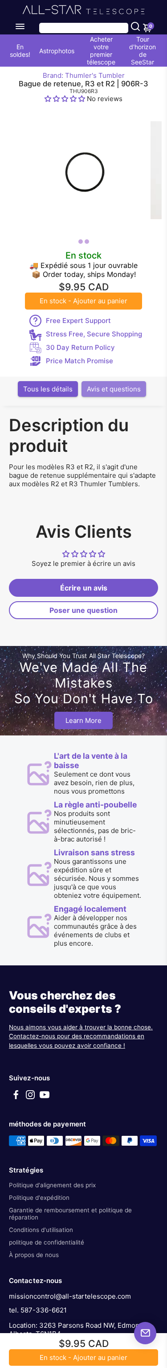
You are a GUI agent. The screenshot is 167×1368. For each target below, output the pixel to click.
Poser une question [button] (83, 610)
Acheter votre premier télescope (101, 50)
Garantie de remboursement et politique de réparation (70, 1214)
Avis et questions (114, 389)
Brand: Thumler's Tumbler (84, 75)
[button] (66, 98)
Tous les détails (48, 389)
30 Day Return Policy (80, 347)
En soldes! (20, 50)
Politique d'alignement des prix (52, 1185)
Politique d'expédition (39, 1197)
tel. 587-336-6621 (38, 1310)
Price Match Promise (79, 361)
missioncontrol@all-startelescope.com (70, 1296)
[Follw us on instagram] (30, 1097)
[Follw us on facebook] (16, 1097)
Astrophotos (56, 51)
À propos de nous (34, 1254)
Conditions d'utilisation (41, 1229)
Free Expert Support (78, 320)
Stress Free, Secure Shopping (94, 334)
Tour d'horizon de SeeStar (142, 50)
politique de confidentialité (46, 1242)
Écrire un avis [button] (83, 587)
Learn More (83, 720)
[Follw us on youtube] (44, 1097)
